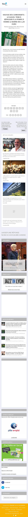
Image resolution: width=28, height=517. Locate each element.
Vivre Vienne (7, 509)
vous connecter (10, 235)
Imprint (21, 513)
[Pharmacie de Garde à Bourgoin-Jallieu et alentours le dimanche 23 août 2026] (3, 331)
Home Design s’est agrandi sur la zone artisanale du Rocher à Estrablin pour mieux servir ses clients (14, 199)
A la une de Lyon (14, 327)
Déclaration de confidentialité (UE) (12, 513)
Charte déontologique (14, 507)
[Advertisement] (12, 306)
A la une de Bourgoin (15, 333)
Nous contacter (5, 467)
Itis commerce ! (22, 505)
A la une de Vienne (14, 341)
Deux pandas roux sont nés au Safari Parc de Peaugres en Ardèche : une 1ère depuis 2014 (15, 353)
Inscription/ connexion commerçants (9, 474)
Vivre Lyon (13, 509)
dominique (11, 26)
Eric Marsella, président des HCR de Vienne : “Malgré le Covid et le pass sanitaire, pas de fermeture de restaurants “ (14, 155)
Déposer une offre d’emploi (7, 470)
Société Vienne (21, 341)
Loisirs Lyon (19, 327)
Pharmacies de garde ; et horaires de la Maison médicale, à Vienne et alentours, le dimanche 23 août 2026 (15, 338)
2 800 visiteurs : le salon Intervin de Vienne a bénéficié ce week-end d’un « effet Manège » (14, 177)
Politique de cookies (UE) (14, 511)
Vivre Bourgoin (19, 509)
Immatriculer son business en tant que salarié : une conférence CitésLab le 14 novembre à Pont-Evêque (12, 222)
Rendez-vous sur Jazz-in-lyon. (14, 289)
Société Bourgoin (22, 333)
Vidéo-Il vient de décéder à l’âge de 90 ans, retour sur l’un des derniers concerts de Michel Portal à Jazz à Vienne (14, 264)
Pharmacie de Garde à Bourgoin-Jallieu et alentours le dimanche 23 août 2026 (16, 331)
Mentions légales (5, 507)
